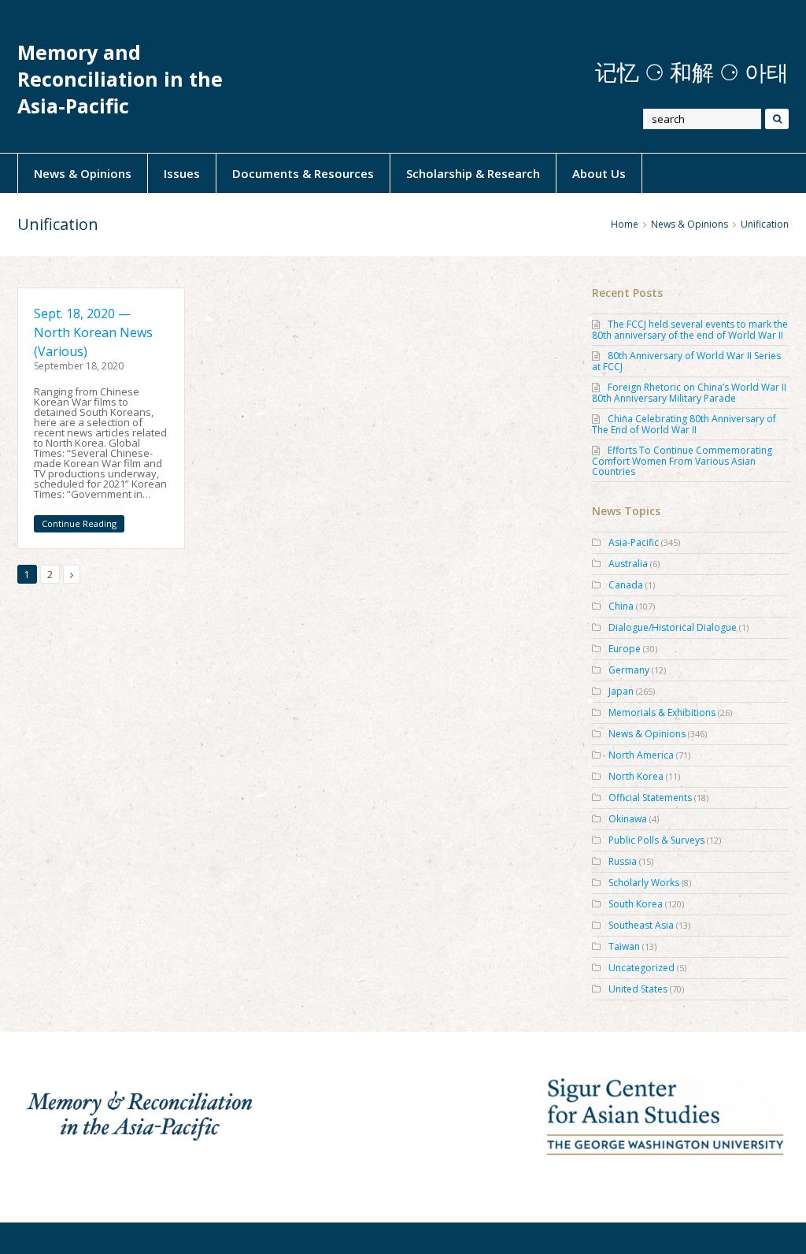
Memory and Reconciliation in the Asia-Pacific (120, 79)
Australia (628, 563)
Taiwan (624, 946)
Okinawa (627, 818)
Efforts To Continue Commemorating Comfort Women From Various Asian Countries (682, 460)
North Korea (636, 776)
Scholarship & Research (473, 173)
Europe (624, 648)
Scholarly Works (643, 882)
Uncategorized (641, 967)
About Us (599, 173)
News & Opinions (82, 173)
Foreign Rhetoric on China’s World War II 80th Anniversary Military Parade (689, 392)
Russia (622, 861)
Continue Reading (79, 523)
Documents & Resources (303, 173)
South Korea (635, 904)
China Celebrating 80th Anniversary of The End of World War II (684, 424)
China (621, 606)
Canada (625, 585)
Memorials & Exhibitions (661, 712)
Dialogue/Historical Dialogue (672, 627)
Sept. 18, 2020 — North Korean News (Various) (93, 332)
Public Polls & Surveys (656, 840)
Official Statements (650, 797)
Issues (182, 173)
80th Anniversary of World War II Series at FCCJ (686, 361)
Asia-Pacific (633, 542)
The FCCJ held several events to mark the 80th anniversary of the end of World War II (690, 329)
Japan (621, 691)
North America (641, 755)
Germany (628, 670)
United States (637, 989)
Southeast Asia (641, 925)
